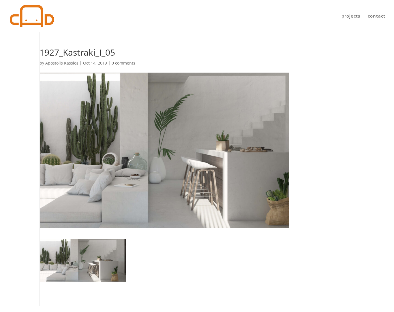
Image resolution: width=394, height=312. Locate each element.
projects (351, 16)
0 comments (123, 63)
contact (376, 16)
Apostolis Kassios (61, 63)
